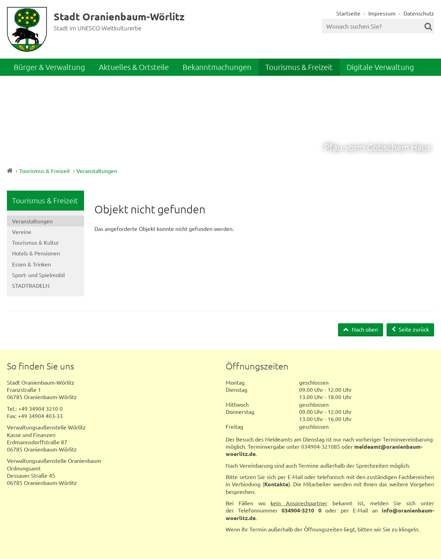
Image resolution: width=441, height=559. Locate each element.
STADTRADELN (31, 285)
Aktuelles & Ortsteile (134, 66)
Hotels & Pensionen (36, 253)
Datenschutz (418, 13)
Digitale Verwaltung (380, 66)
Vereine (21, 231)
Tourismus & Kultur (35, 242)
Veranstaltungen (96, 170)
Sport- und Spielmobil (38, 274)
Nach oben (364, 329)
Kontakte (276, 484)
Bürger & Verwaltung (49, 66)
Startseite (348, 13)
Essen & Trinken (31, 264)
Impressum (382, 13)
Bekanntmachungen (217, 66)
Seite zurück (413, 329)
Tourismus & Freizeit (299, 66)
